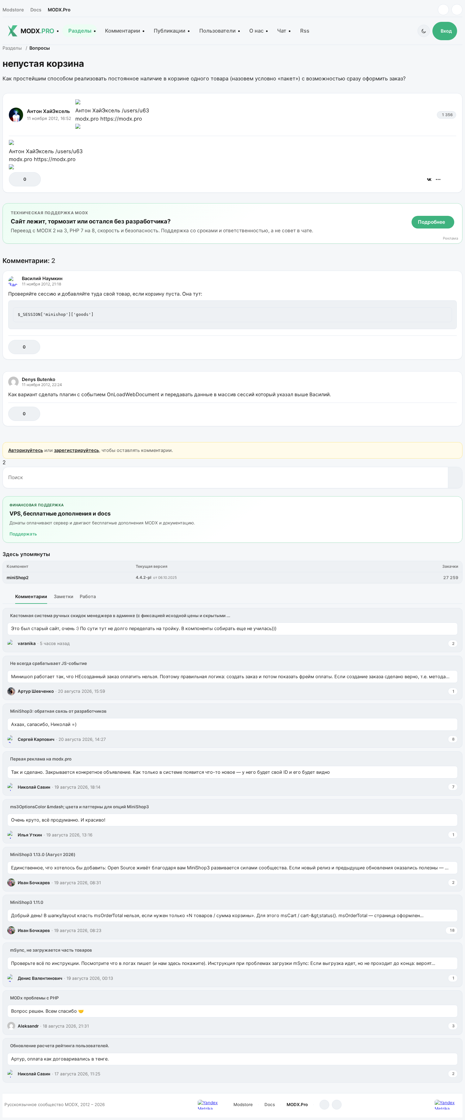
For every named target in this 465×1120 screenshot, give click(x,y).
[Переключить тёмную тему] (424, 31)
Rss (304, 31)
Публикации (169, 31)
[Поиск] (455, 477)
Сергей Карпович (36, 739)
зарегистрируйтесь (76, 450)
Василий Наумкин (42, 278)
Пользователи (217, 31)
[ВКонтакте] (429, 179)
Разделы (79, 31)
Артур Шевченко (36, 691)
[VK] (456, 9)
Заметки (63, 596)
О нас (256, 31)
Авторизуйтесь (25, 450)
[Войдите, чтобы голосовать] (17, 179)
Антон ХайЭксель (48, 111)
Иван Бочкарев (34, 882)
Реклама (450, 238)
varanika (27, 643)
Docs (35, 9)
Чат (281, 31)
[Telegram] (443, 9)
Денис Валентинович (40, 978)
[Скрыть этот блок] (456, 209)
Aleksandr (28, 1026)
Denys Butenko (38, 379)
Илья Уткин (30, 834)
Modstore (13, 9)
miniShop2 (17, 577)
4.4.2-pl (143, 577)
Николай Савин (34, 787)
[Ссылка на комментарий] (436, 347)
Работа (88, 596)
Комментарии (122, 31)
